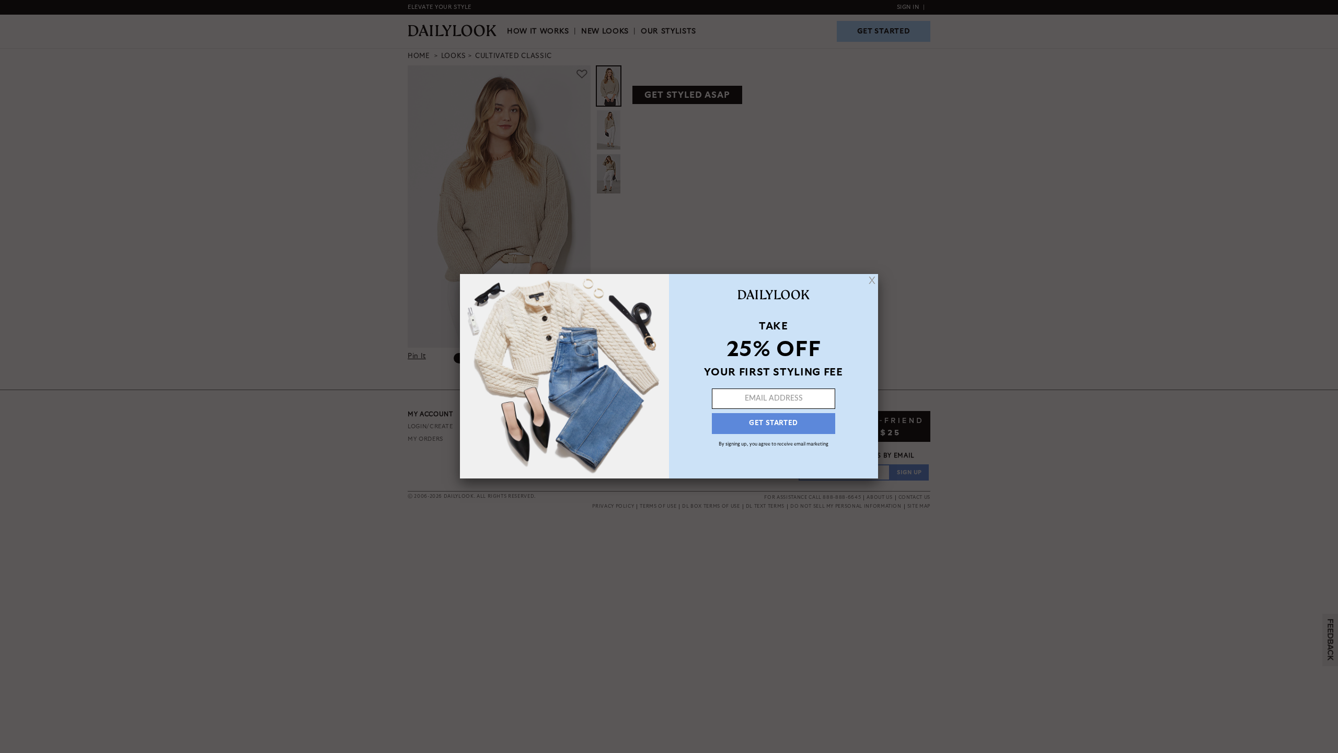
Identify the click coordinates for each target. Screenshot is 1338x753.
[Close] (872, 280)
